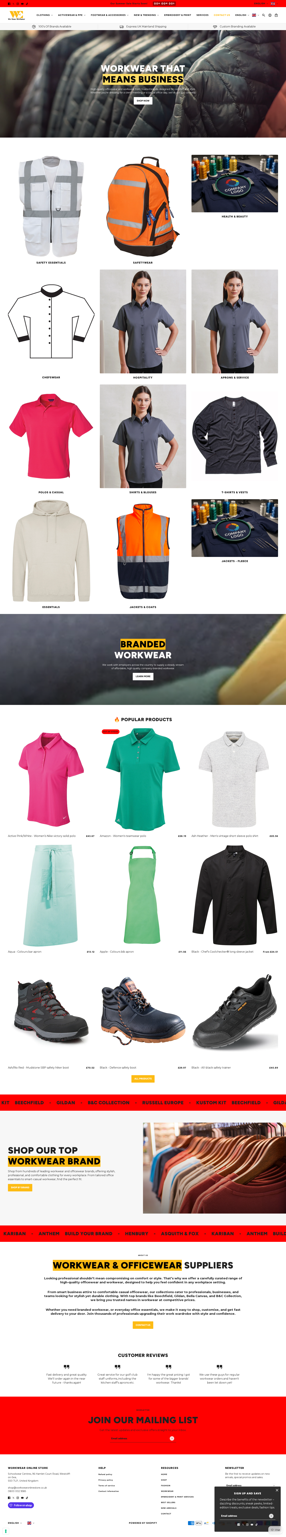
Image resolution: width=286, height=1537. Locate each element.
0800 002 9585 (17, 1491)
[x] (13, 3)
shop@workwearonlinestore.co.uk (27, 1487)
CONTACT (166, 1514)
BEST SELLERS (168, 1502)
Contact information (108, 1491)
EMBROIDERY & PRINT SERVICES (177, 1497)
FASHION (165, 1486)
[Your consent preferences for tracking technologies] (6, 1531)
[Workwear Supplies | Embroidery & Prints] (16, 15)
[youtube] (22, 3)
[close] (277, 1490)
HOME (164, 1474)
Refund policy (105, 1474)
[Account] (270, 15)
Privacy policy (105, 1480)
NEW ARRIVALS (169, 1508)
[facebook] (9, 3)
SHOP (164, 1480)
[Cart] (276, 15)
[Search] (263, 15)
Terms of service (106, 1486)
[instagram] (17, 3)
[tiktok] (26, 3)
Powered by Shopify (143, 1523)
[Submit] (271, 1516)
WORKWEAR (167, 1491)
